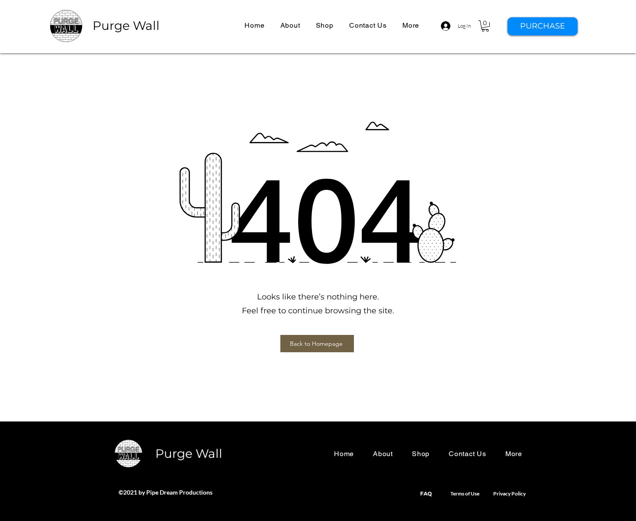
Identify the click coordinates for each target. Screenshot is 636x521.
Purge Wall (126, 25)
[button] (410, 25)
